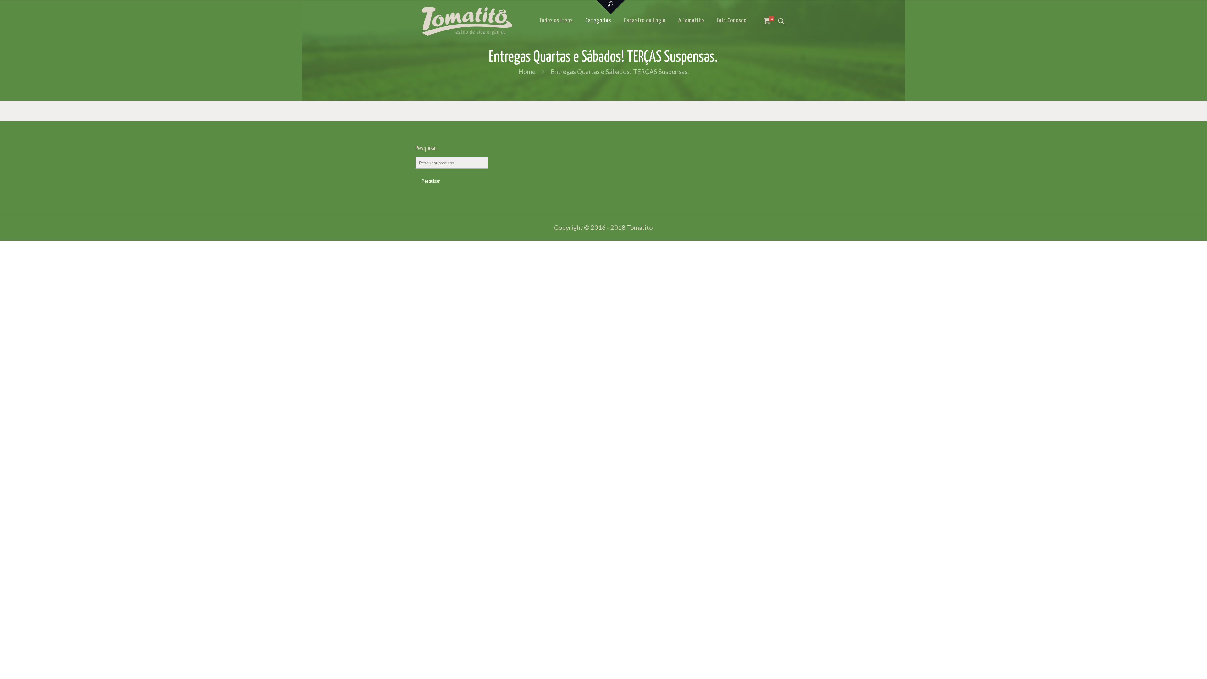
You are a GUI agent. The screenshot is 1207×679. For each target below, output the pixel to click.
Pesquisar (431, 181)
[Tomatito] (467, 20)
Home (527, 71)
